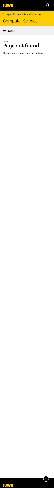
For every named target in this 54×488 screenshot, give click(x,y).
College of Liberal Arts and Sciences (22, 14)
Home (5, 41)
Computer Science (20, 21)
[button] (47, 5)
